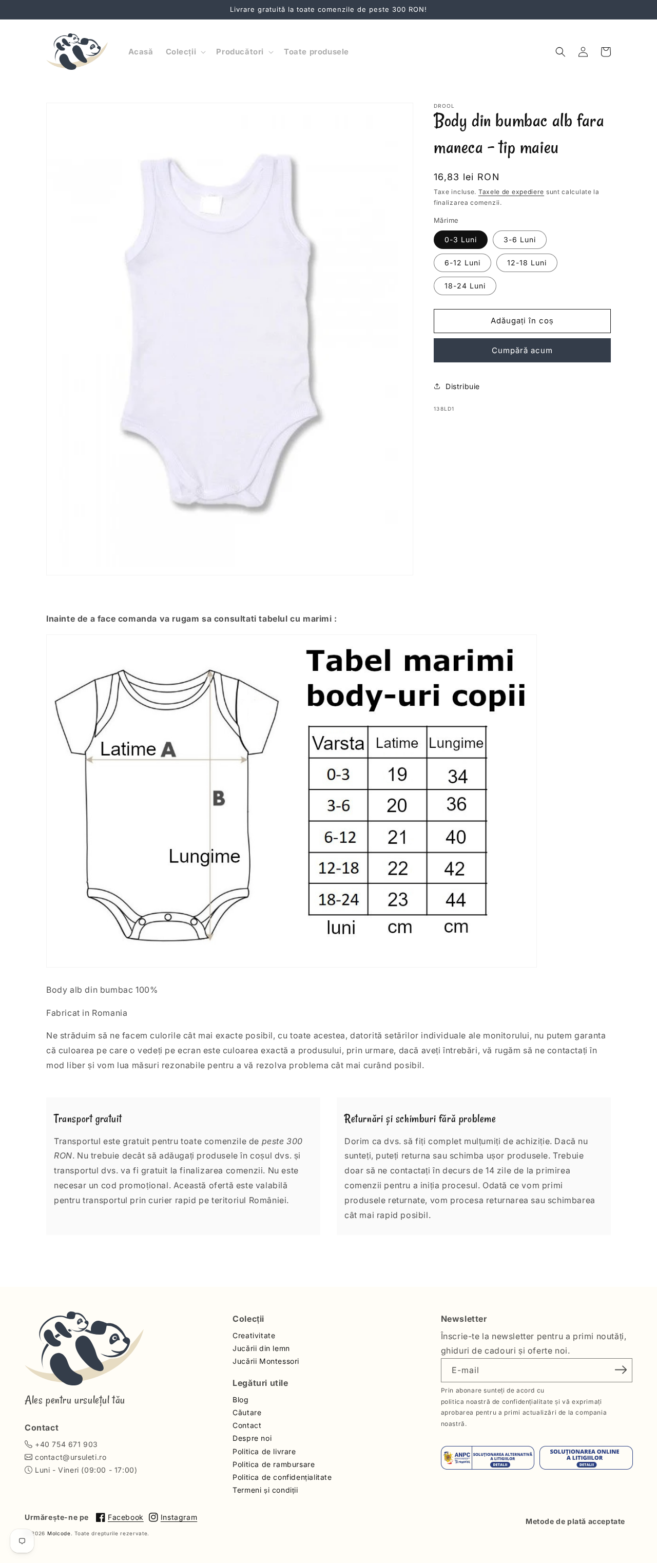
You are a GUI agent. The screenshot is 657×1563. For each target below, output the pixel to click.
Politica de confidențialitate (282, 1477)
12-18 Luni (527, 262)
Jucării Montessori (266, 1361)
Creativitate (254, 1335)
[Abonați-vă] (621, 1369)
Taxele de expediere (511, 192)
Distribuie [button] (463, 385)
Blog (240, 1399)
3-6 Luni (520, 239)
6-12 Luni (462, 262)
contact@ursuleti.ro (70, 1457)
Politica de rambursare (274, 1464)
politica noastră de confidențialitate (497, 1401)
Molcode (59, 1533)
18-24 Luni (465, 285)
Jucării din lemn (261, 1348)
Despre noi (252, 1438)
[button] (185, 52)
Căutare (247, 1412)
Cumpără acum (522, 350)
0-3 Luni (461, 239)
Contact (247, 1425)
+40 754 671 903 (66, 1444)
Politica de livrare (264, 1451)
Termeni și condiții (265, 1489)
